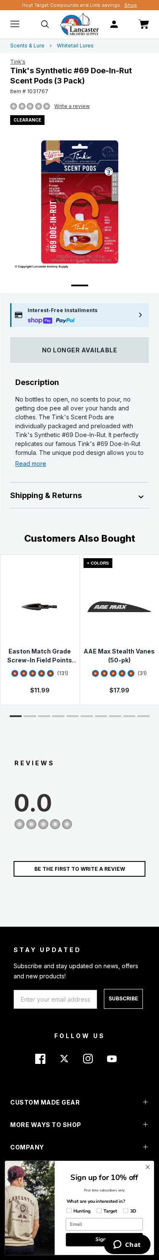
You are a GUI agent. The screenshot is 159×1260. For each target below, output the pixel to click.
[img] (13, 107)
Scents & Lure (27, 45)
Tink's (17, 61)
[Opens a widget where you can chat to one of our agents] (127, 1245)
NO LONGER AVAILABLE (79, 350)
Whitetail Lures (75, 45)
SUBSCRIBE (123, 998)
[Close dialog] (147, 1167)
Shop (130, 5)
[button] (16, 716)
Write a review (72, 106)
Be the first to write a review (79, 869)
